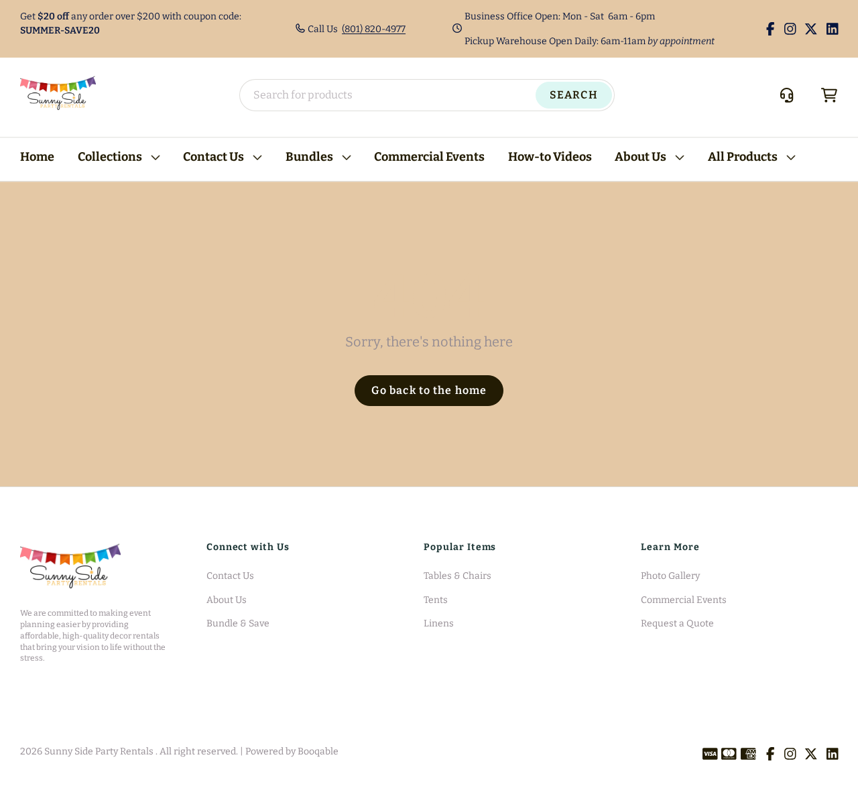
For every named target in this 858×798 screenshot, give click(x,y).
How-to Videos (550, 157)
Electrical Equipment (66, 124)
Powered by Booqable (292, 751)
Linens (439, 623)
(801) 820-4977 (374, 29)
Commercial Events (429, 157)
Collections (110, 157)
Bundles (309, 157)
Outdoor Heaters (57, 145)
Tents (436, 600)
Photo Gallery (670, 576)
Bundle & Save (237, 623)
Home (37, 157)
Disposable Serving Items (284, 124)
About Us (640, 157)
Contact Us (213, 157)
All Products (743, 157)
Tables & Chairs (457, 576)
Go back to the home (429, 390)
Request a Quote (677, 623)
